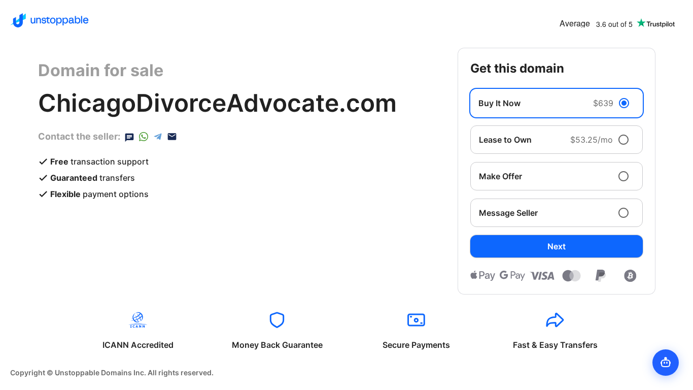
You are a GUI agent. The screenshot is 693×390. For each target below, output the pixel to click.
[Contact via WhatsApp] (143, 137)
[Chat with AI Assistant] (665, 362)
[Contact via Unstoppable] (129, 137)
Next (556, 246)
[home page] (49, 20)
